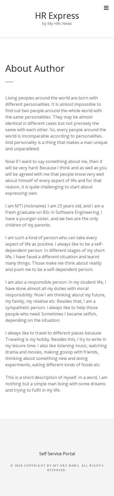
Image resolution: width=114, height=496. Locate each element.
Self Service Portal (57, 454)
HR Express (57, 15)
